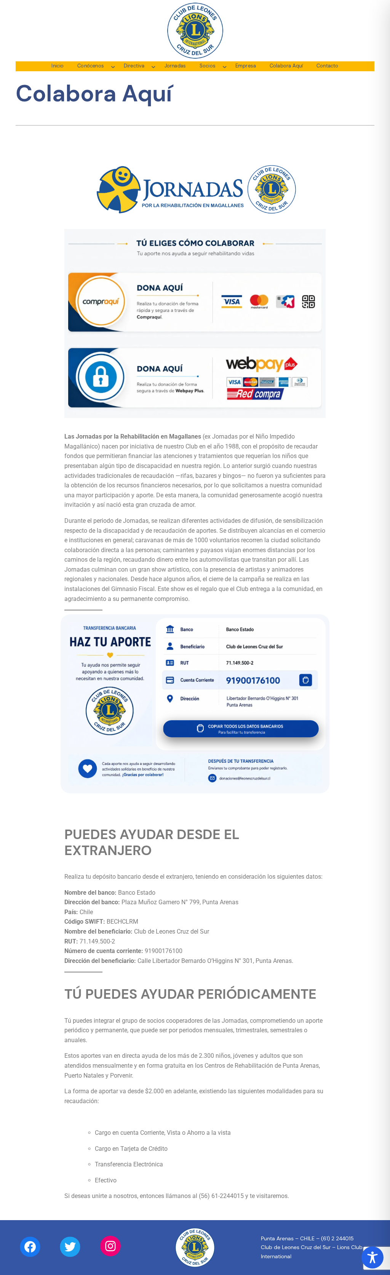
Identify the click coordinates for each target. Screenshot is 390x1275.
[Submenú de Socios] (224, 66)
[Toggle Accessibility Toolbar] (372, 1257)
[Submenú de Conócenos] (113, 66)
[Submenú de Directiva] (153, 66)
